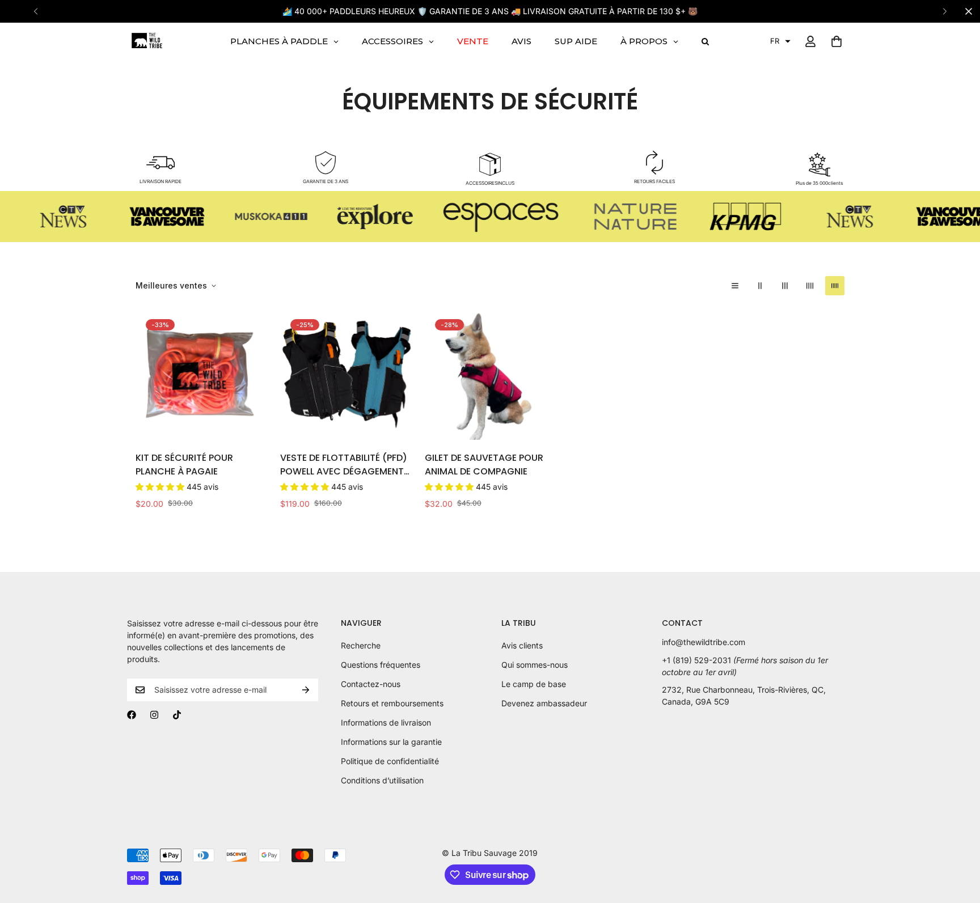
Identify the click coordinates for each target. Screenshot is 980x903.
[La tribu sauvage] (147, 41)
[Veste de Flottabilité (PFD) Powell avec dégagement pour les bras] (345, 374)
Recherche (361, 645)
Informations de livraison (386, 722)
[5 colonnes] (834, 285)
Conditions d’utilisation (382, 780)
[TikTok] (176, 714)
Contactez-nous (370, 684)
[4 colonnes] (810, 285)
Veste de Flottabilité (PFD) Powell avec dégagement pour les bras (343, 464)
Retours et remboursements (392, 703)
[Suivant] (944, 11)
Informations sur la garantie (391, 742)
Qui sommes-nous (534, 664)
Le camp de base (533, 684)
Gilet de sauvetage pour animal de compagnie (484, 464)
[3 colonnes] (785, 285)
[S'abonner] (305, 690)
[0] (836, 41)
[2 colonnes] (760, 285)
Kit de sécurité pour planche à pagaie (184, 464)
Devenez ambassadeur (544, 703)
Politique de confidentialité (390, 761)
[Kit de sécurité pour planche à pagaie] (201, 374)
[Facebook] (131, 714)
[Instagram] (154, 714)
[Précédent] (35, 11)
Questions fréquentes (380, 664)
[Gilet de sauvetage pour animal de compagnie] (490, 374)
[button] (780, 41)
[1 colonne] (735, 285)
